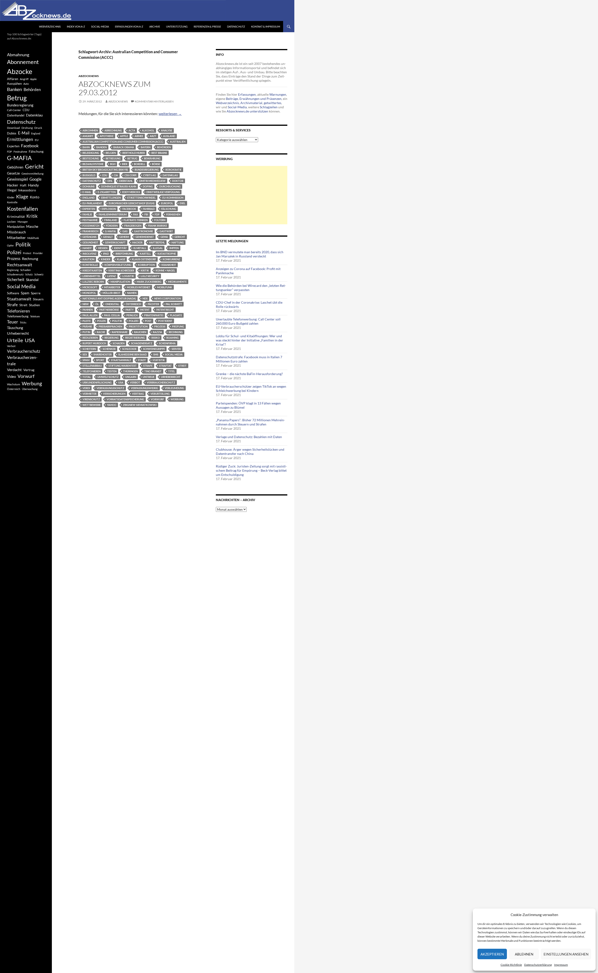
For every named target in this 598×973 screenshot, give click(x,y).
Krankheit (168, 264)
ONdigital (112, 304)
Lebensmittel (91, 275)
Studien (34, 305)
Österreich (133, 304)
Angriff (87, 135)
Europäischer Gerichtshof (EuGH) (131, 203)
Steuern (38, 299)
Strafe (148, 365)
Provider (38, 253)
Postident (165, 320)
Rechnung (176, 332)
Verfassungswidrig (144, 388)
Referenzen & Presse (207, 26)
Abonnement (23, 62)
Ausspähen (14, 83)
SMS (155, 354)
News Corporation (167, 298)
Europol (167, 203)
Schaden (119, 343)
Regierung (111, 337)
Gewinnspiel (17, 179)
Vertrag (138, 393)
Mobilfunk (164, 287)
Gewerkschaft (115, 242)
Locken (11, 221)
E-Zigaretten (107, 191)
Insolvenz (89, 253)
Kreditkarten (92, 270)
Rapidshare (120, 332)
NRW (85, 304)
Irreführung (124, 253)
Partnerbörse (109, 309)
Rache (101, 332)
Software (13, 293)
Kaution (88, 259)
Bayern (145, 147)
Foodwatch (90, 225)
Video (11, 376)
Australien (177, 141)
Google (35, 179)
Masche (32, 226)
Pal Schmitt (174, 304)
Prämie (87, 326)
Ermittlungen (111, 197)
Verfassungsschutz (110, 388)
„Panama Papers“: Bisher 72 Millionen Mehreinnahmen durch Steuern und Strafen (250, 422)
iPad (106, 253)
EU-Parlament (92, 203)
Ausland (169, 135)
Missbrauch (16, 232)
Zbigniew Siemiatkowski (140, 404)
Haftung (177, 242)
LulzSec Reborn (93, 281)
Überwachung (30, 388)
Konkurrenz (171, 259)
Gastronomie (143, 231)
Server (176, 348)
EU (37, 140)
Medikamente (177, 281)
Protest (27, 253)
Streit (182, 365)
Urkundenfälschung (97, 382)
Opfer (10, 245)
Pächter (153, 304)
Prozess (159, 326)
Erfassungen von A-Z (129, 26)
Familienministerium (113, 214)
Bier (124, 163)
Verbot (135, 382)
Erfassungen (247, 94)
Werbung (177, 399)
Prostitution (138, 326)
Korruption (146, 264)
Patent (145, 309)
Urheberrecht (171, 376)
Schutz (29, 274)
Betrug (132, 158)
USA (120, 382)
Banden (101, 147)
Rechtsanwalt (19, 264)
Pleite (86, 320)
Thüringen (130, 371)
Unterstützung (177, 26)
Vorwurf (157, 399)
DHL (110, 180)
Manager (23, 221)
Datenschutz (236, 26)
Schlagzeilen (269, 107)
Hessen (102, 247)
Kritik (145, 270)
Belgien (111, 152)
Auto (26, 83)
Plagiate (176, 315)
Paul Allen (89, 315)
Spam (85, 360)
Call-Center (14, 110)
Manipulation (120, 281)
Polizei (133, 320)
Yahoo (111, 404)
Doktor (177, 180)
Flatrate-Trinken (136, 219)
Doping (148, 186)
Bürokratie (173, 169)
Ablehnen (524, 954)
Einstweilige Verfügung (163, 191)
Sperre (35, 293)
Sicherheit (15, 279)
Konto (34, 197)
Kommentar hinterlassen (154, 101)
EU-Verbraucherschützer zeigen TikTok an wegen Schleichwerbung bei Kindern (251, 388)
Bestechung (90, 158)
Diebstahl (126, 180)
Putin (86, 332)
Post (148, 320)
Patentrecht (165, 309)
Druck (38, 127)
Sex (84, 354)
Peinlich (132, 315)
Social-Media (100, 26)
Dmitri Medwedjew (152, 180)
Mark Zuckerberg (149, 281)
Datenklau (170, 175)
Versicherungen (114, 393)
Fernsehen (173, 214)
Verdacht (14, 369)
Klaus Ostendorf (144, 259)
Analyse (166, 130)
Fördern (112, 225)
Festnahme (90, 219)
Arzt (153, 135)
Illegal (158, 247)
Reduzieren (90, 337)
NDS (145, 298)
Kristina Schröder (121, 270)
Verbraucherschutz (161, 382)
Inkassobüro (27, 190)
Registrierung (135, 337)
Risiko (155, 337)
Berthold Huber (133, 152)
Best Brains (159, 152)
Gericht (179, 236)
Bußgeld (88, 175)
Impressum (561, 964)
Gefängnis (89, 236)
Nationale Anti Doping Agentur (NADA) (109, 298)
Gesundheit (90, 242)
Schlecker (129, 348)
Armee (139, 135)
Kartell (145, 253)
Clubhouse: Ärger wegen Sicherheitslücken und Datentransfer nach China (250, 451)
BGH (112, 163)
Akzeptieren (492, 954)
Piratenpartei (153, 315)
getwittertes (272, 103)
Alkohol (148, 130)
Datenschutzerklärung (538, 964)
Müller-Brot (112, 292)
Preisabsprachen (110, 326)
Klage (121, 259)
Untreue (148, 376)
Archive (154, 26)
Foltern (159, 219)
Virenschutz (91, 399)
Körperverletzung (117, 264)
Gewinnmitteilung (32, 173)
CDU (104, 175)
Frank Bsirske (157, 225)
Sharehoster (102, 354)
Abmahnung (18, 54)
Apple (124, 135)
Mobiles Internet (138, 287)
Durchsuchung (170, 186)
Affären (12, 79)
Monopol (89, 292)
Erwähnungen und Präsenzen (260, 99)
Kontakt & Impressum (265, 26)
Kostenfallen (22, 208)
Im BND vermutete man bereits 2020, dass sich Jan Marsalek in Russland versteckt (249, 254)
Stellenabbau (92, 365)
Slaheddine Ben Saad (132, 354)
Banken (14, 89)
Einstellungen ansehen (566, 954)
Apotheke (107, 135)
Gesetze (13, 173)
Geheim (124, 236)
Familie (87, 214)
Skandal (32, 279)
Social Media (174, 354)
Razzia (157, 332)
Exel (182, 203)
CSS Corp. (131, 175)
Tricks (23, 322)
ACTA (131, 130)
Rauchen (140, 332)
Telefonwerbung (17, 316)
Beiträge (232, 99)
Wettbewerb (91, 404)
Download (13, 127)
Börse (156, 163)
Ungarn (130, 376)
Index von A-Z (76, 26)
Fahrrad (149, 208)
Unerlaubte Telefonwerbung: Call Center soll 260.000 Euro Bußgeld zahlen (248, 321)
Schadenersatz (141, 343)
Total (86, 376)
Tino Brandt (153, 371)
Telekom (35, 316)
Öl (97, 304)
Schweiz (38, 274)
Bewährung (152, 158)
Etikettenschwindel (141, 197)
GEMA (164, 236)
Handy (87, 247)
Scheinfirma (167, 343)
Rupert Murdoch (94, 343)
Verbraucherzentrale (22, 360)
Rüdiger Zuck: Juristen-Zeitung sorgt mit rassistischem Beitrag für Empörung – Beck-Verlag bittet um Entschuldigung (251, 470)
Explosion (109, 208)
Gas (125, 231)
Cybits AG (149, 175)
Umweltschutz (108, 376)
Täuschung (15, 328)
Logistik (128, 275)
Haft (23, 185)
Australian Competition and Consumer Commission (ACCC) (122, 141)
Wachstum (13, 384)
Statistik (159, 360)
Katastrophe (166, 253)
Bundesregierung (147, 169)
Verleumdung (174, 388)
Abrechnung (113, 130)
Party (129, 309)
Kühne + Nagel (165, 270)
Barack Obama (123, 147)
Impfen (174, 247)
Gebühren (15, 167)
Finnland (110, 219)
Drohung (27, 128)
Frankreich (90, 231)
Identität (120, 247)
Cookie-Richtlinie (511, 964)
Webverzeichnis (50, 26)
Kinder (105, 259)
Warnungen (277, 94)
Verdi (86, 388)
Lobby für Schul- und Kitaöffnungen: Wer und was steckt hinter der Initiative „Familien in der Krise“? (249, 340)
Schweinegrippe (154, 348)
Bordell (139, 163)
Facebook (129, 208)
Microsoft (89, 287)
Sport (100, 360)
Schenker (109, 348)
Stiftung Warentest (122, 365)
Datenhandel (15, 115)
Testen (112, 371)
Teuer (12, 321)
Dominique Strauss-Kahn (118, 186)
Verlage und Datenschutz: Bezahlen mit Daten (249, 437)
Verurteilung (160, 393)
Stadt (142, 360)
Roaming (172, 337)
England (88, 197)
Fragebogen (132, 225)
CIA (116, 175)
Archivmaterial (251, 103)
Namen (131, 292)
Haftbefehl (157, 242)
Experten (88, 208)
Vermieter (89, 393)
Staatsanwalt (121, 360)
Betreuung (113, 158)
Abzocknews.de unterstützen (247, 111)
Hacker (137, 242)
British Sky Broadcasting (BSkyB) (105, 169)
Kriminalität (16, 216)
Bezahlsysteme (92, 163)
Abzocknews (88, 76)
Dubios (11, 133)
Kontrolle (90, 264)
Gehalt (108, 236)
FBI (146, 214)
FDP (157, 214)
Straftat (165, 365)
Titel (171, 371)
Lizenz (111, 275)
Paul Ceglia (112, 315)
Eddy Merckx (131, 191)
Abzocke (19, 71)
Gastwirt (166, 231)
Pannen (87, 309)
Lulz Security (150, 275)
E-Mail (86, 191)
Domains (88, 186)
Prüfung (178, 326)
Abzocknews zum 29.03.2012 (114, 88)
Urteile (15, 340)
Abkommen (90, 130)
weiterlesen (170, 113)
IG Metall (139, 247)
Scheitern (89, 348)
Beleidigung (90, 152)
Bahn (86, 147)
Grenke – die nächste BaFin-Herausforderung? (249, 374)
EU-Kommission (172, 197)
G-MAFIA (110, 231)
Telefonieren (91, 371)
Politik (117, 320)
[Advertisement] (251, 195)
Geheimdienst (144, 236)
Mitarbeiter (112, 287)
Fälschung (168, 208)
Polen (101, 320)
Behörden (164, 147)
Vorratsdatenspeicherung (125, 399)
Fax (135, 214)
